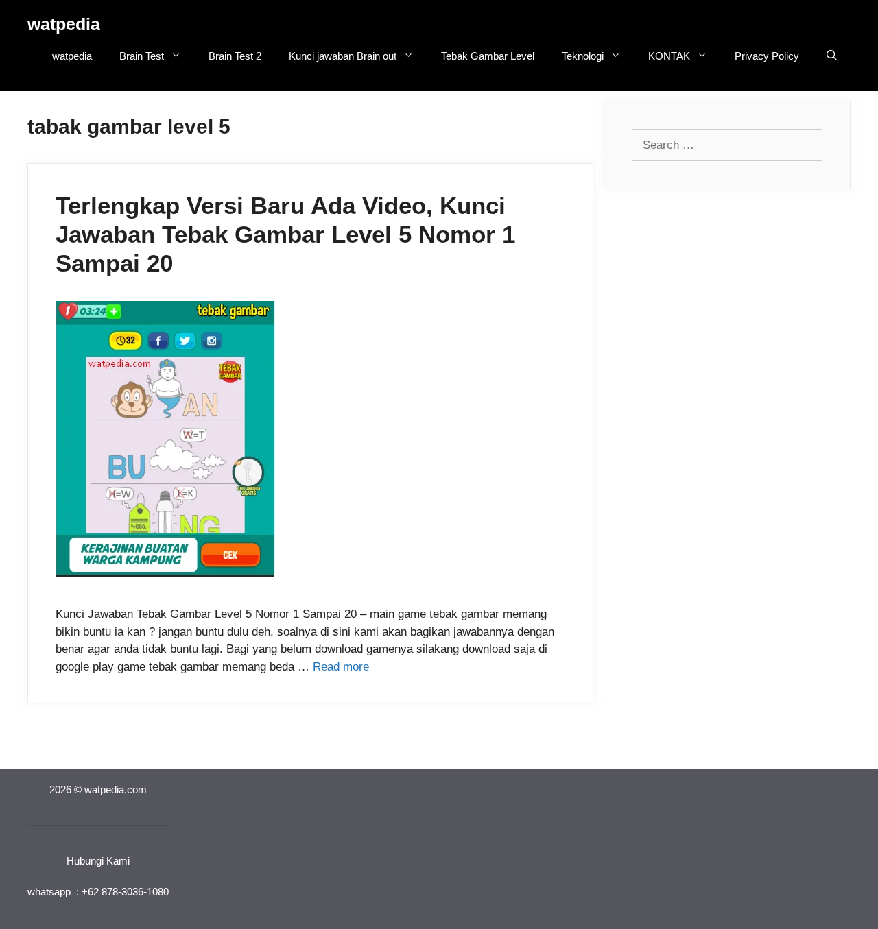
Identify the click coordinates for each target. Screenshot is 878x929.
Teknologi (583, 56)
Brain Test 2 (235, 56)
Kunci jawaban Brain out (342, 56)
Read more (341, 666)
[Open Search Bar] (832, 56)
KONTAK (669, 56)
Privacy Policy (767, 56)
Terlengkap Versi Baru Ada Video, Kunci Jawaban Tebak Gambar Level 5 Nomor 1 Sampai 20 (285, 234)
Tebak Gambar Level (487, 56)
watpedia (63, 24)
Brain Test (141, 56)
